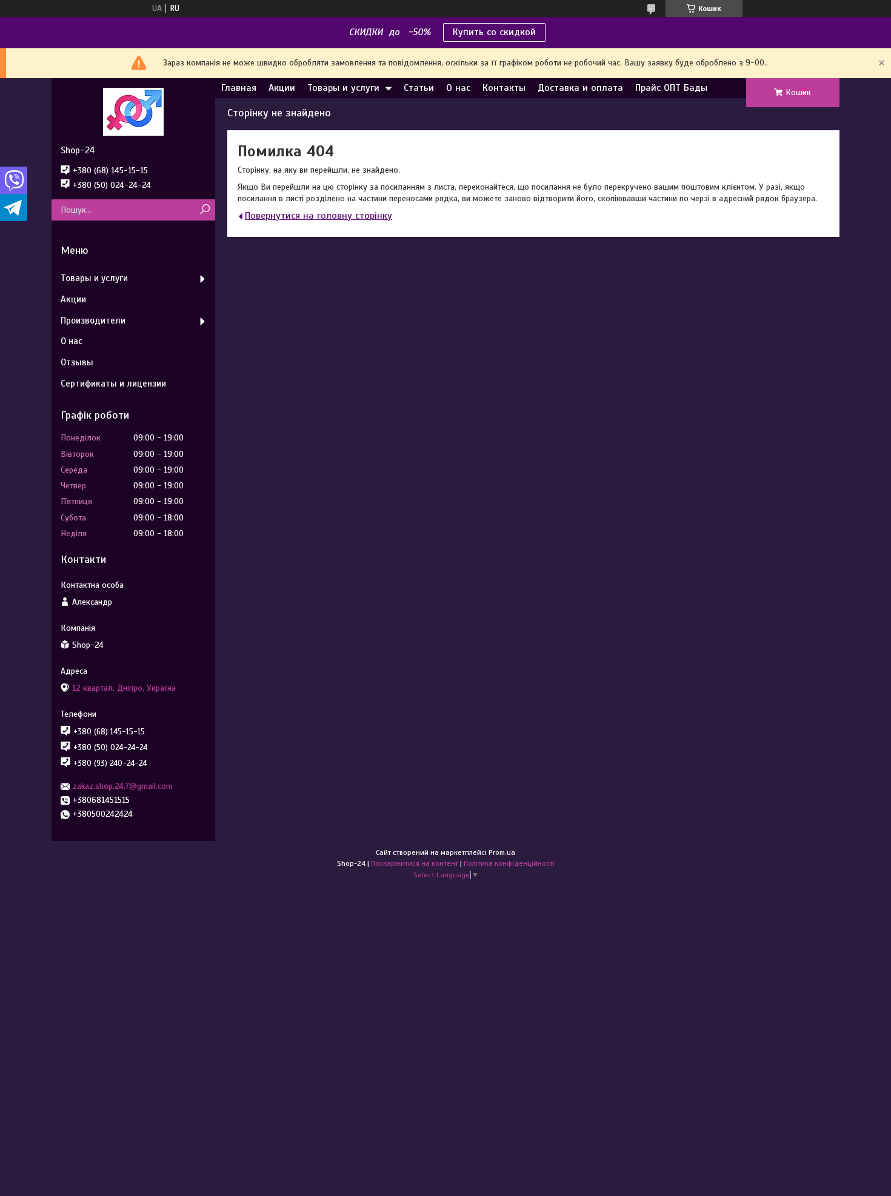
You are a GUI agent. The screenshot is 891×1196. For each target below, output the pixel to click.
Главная (238, 88)
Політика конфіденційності (509, 863)
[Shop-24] (133, 111)
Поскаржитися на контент (414, 863)
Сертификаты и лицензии (113, 383)
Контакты (504, 88)
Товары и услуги (343, 88)
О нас (458, 88)
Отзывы (77, 362)
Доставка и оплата (580, 88)
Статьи (419, 88)
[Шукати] (204, 210)
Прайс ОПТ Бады (671, 88)
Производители (93, 320)
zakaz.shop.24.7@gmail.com (123, 786)
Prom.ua (502, 852)
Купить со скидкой (494, 32)
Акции (282, 88)
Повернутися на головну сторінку (318, 216)
